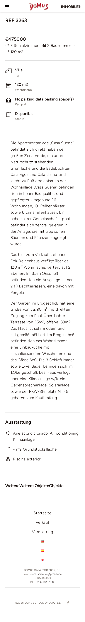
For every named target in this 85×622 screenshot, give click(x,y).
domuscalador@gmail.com (46, 574)
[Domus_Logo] (38, 4)
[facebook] (67, 603)
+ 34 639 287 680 (45, 581)
